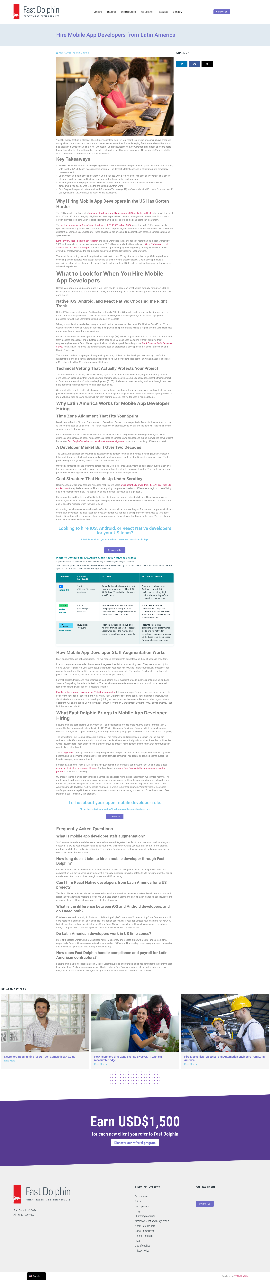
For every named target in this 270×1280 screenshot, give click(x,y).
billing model (67, 752)
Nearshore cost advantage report (152, 1221)
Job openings (142, 1206)
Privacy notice (142, 1250)
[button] (182, 64)
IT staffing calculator (145, 1216)
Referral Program (144, 1235)
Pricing (138, 1201)
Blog (137, 1211)
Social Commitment (145, 1231)
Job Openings (147, 11)
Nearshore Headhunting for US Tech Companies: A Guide (39, 1056)
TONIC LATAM (241, 1276)
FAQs (137, 1240)
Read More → (11, 1060)
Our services (141, 1196)
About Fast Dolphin (145, 1226)
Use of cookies (142, 1245)
